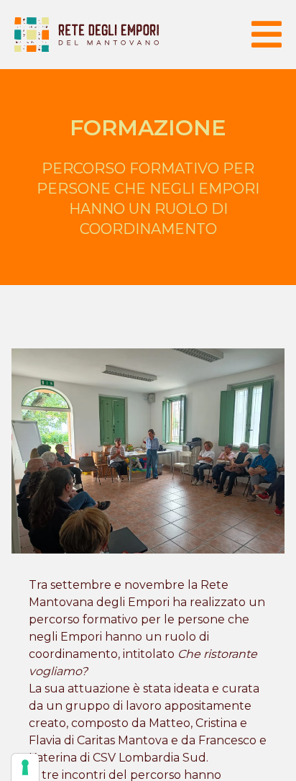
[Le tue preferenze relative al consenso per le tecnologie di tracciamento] (25, 767)
